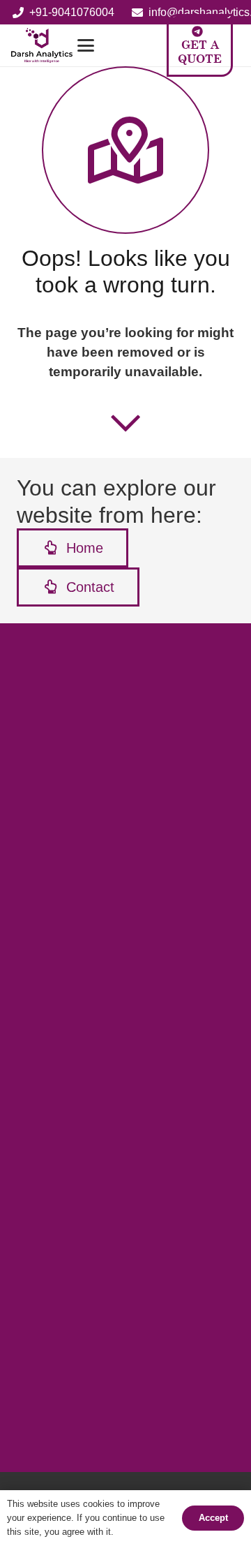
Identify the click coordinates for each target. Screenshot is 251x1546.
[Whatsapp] (165, 1460)
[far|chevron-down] (125, 422)
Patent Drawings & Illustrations (115, 984)
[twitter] (83, 1460)
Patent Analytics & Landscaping (117, 942)
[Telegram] (138, 1460)
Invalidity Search (80, 899)
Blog (50, 1056)
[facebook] (29, 1460)
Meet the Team (75, 1099)
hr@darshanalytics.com (78, 1421)
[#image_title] (58, 1221)
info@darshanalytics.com (95, 1401)
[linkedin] (110, 1460)
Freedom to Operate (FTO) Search (123, 921)
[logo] (42, 45)
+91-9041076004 (76, 1365)
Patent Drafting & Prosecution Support (133, 963)
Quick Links (68, 1121)
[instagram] (56, 1460)
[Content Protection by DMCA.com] (104, 806)
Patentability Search (89, 878)
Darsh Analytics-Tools (92, 1078)
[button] (109, 45)
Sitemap (54, 1138)
